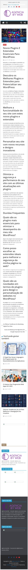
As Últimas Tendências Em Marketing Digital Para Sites (13, 325)
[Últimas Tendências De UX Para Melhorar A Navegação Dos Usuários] (14, 395)
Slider (5, 44)
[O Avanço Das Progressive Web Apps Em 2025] (14, 370)
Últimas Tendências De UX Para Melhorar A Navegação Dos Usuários (13, 411)
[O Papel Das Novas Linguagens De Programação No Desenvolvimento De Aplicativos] (14, 343)
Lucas (13, 60)
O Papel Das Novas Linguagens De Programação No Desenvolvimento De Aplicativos (14, 359)
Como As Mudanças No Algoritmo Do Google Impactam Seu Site (14, 331)
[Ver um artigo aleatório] (24, 22)
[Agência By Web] (3, 22)
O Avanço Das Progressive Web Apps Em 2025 (13, 385)
